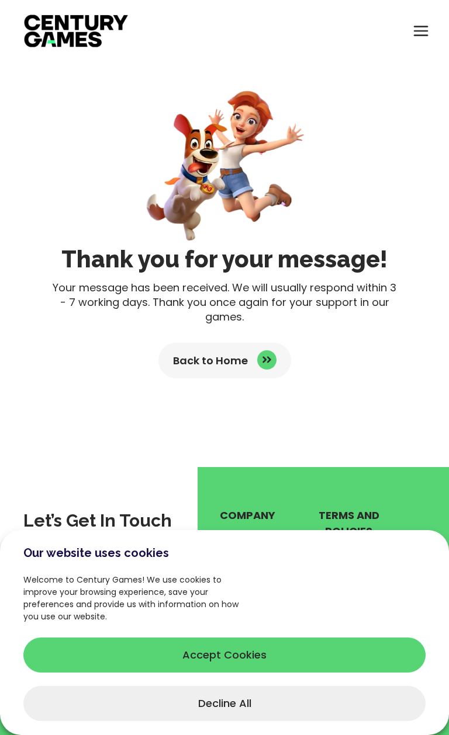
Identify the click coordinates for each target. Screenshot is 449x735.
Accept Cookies (224, 654)
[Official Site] (76, 31)
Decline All (224, 703)
